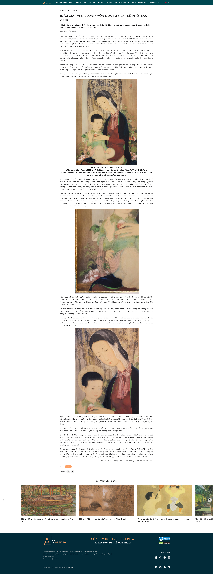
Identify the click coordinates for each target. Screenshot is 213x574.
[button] (3, 500)
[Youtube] (160, 567)
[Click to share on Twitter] (72, 471)
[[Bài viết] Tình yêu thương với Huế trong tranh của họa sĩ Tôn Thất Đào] (48, 500)
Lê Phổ (68, 467)
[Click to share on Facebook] (68, 471)
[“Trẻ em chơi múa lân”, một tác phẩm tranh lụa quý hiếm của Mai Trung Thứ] (164, 500)
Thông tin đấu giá (68, 11)
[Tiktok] (169, 567)
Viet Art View (57, 567)
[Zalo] (169, 557)
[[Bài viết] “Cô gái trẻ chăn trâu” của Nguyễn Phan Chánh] (106, 500)
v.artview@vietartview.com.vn (55, 559)
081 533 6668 (51, 556)
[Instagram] (164, 567)
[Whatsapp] (156, 557)
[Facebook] (156, 567)
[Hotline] (164, 557)
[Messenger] (160, 557)
